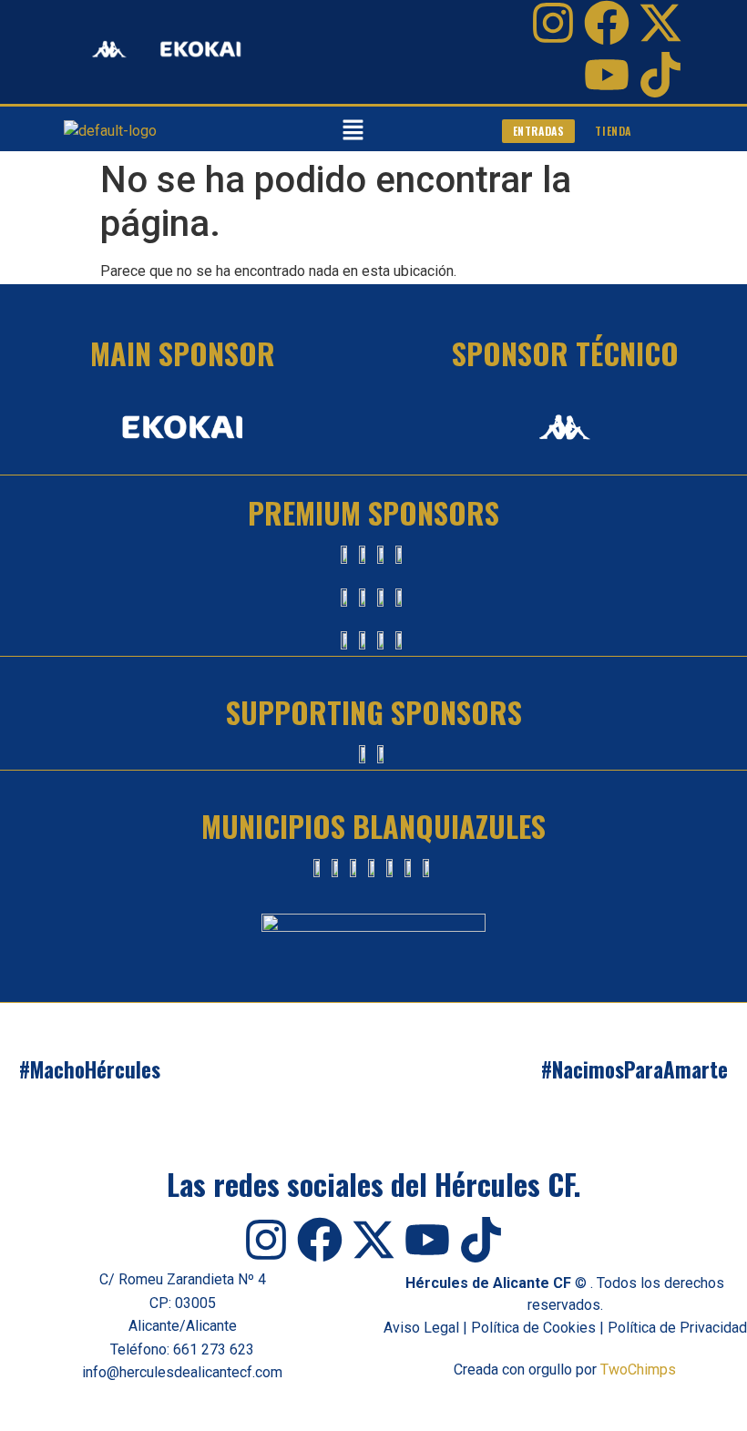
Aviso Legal (421, 1327)
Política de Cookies (533, 1327)
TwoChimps (638, 1369)
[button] (352, 131)
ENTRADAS (539, 130)
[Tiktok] (660, 74)
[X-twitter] (660, 23)
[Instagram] (553, 23)
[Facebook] (606, 23)
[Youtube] (606, 74)
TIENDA (613, 130)
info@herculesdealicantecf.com (182, 1372)
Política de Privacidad (677, 1327)
